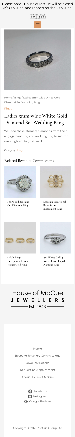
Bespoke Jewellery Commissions (37, 355)
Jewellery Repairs (37, 362)
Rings (17, 97)
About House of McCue (37, 377)
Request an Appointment (37, 369)
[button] (37, 24)
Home (8, 97)
